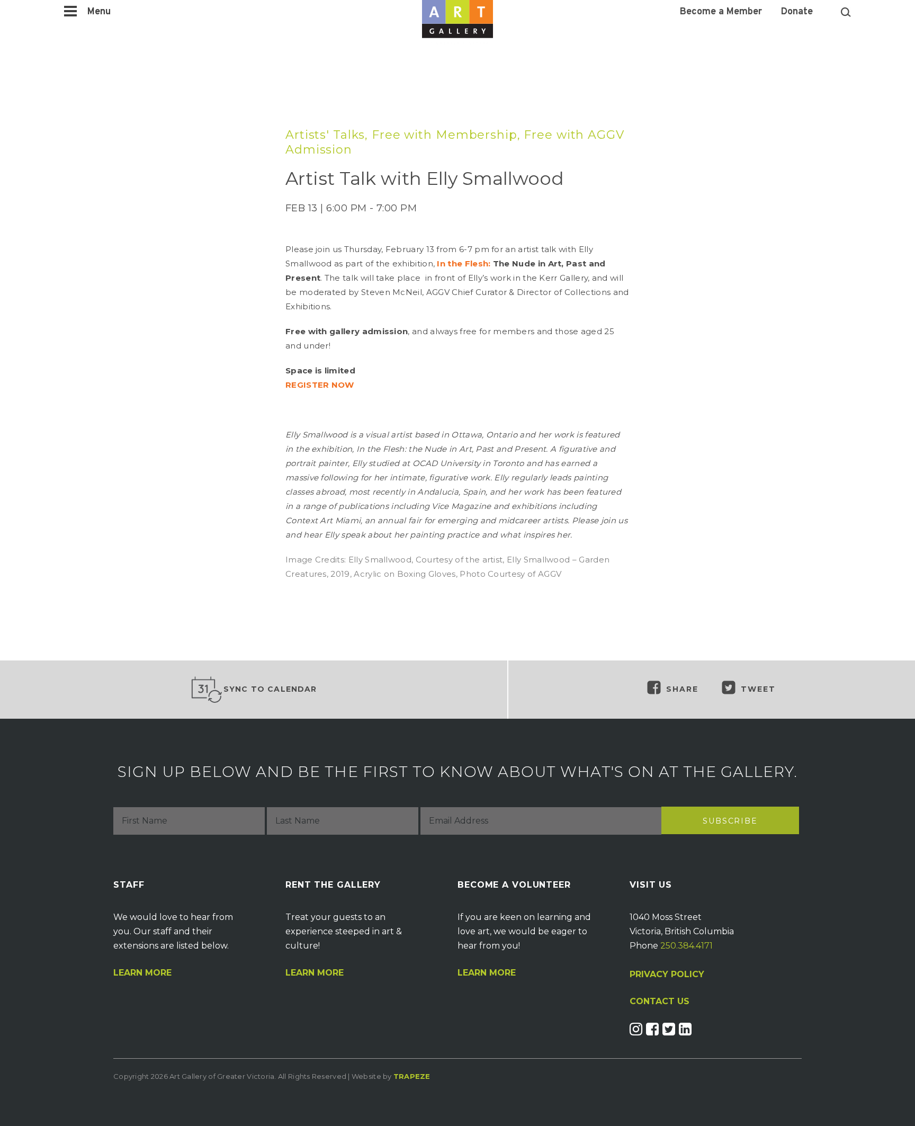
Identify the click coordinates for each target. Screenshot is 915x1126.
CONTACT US (659, 1001)
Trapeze (411, 1076)
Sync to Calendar (270, 689)
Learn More (142, 973)
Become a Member (721, 12)
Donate (797, 12)
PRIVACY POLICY (667, 974)
